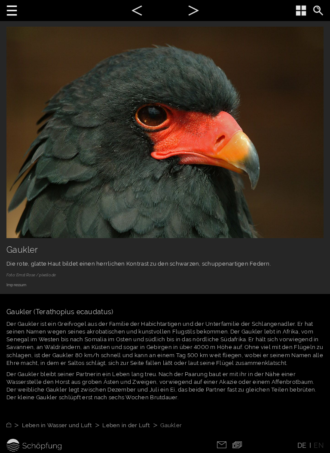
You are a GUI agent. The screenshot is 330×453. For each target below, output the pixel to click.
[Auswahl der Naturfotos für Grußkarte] (237, 444)
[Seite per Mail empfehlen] (221, 444)
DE (302, 445)
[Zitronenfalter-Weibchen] (136, 12)
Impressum (16, 285)
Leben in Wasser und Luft (57, 425)
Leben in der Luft (126, 425)
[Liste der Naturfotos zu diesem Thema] (301, 10)
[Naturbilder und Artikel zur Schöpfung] (14, 425)
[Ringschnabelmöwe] (193, 12)
